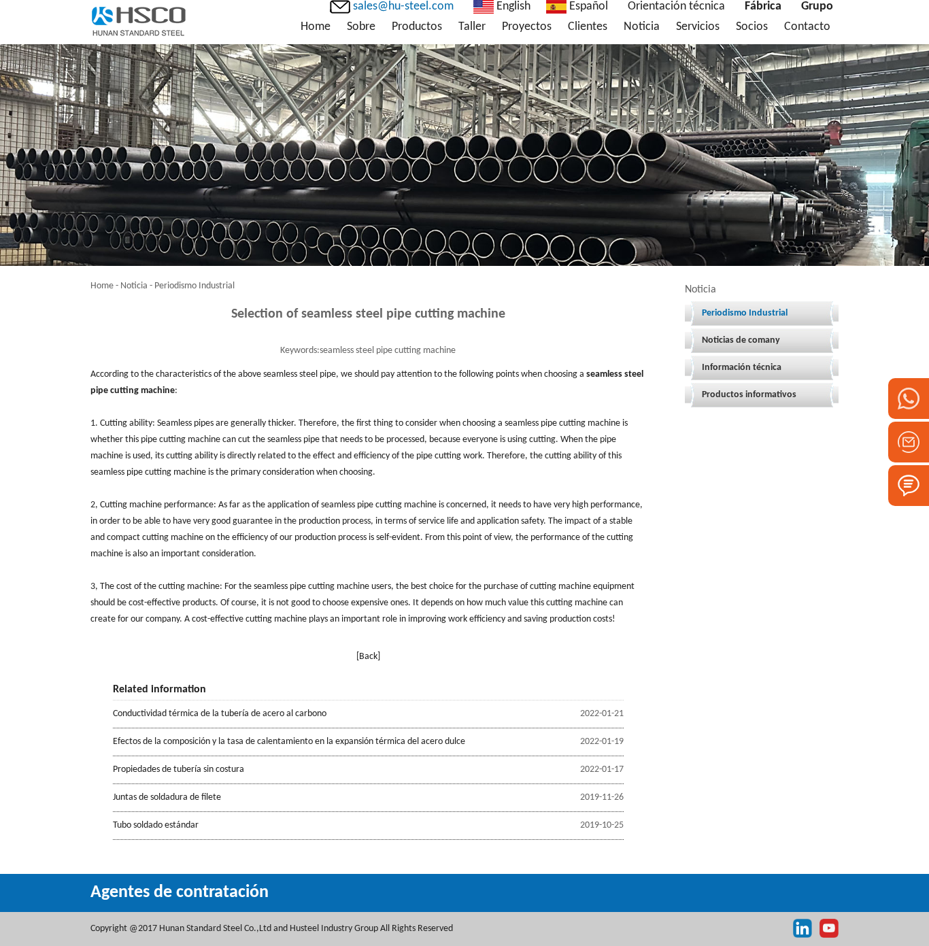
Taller (472, 26)
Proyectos (527, 26)
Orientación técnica (676, 6)
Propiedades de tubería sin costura (178, 769)
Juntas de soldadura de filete (167, 797)
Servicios (698, 26)
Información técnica (741, 367)
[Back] (368, 657)
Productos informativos (749, 395)
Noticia (642, 26)
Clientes (587, 26)
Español (587, 6)
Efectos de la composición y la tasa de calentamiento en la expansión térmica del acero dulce (289, 742)
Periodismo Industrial (745, 313)
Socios (752, 26)
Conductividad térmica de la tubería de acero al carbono (219, 714)
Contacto (807, 26)
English (512, 6)
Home (316, 26)
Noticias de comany (741, 340)
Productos (417, 26)
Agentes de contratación (179, 892)
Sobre (361, 26)
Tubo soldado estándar (156, 825)
